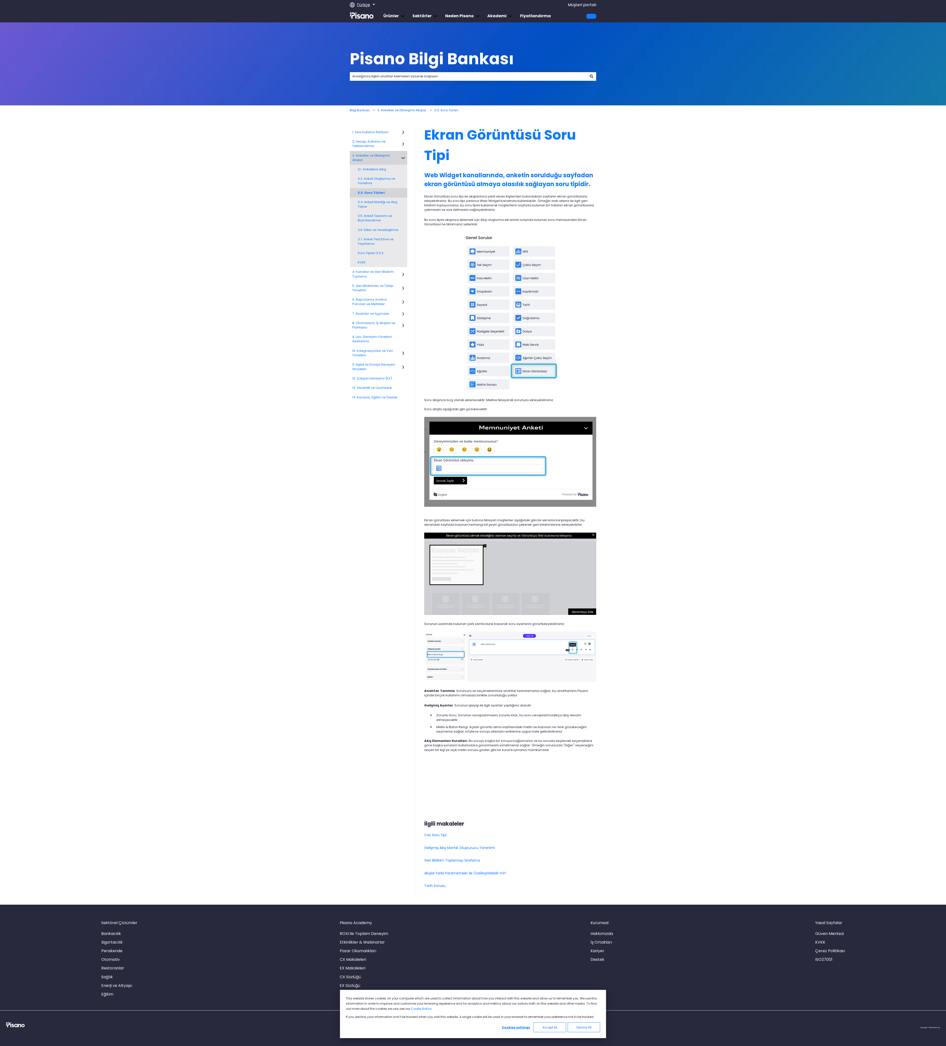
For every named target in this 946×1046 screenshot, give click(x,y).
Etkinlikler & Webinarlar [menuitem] (362, 942)
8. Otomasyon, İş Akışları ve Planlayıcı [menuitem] (373, 325)
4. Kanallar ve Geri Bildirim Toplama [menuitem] (373, 273)
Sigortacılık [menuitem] (112, 942)
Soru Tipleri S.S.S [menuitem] (371, 253)
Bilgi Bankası (360, 110)
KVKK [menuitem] (362, 262)
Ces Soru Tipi (435, 835)
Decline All (583, 1027)
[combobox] (468, 76)
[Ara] (591, 76)
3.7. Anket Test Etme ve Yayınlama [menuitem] (376, 241)
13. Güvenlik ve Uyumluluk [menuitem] (372, 387)
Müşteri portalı (582, 5)
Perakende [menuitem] (111, 951)
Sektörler (422, 16)
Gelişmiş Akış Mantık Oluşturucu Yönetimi (459, 847)
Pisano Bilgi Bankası (432, 59)
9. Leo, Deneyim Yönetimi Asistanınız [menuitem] (372, 338)
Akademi (497, 16)
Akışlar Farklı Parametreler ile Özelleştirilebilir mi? (465, 873)
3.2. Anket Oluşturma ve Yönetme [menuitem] (376, 180)
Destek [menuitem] (597, 959)
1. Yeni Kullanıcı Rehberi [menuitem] (370, 132)
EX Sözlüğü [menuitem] (350, 985)
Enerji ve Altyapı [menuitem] (116, 985)
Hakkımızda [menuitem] (602, 933)
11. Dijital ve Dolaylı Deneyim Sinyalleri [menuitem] (373, 366)
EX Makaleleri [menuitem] (352, 968)
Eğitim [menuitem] (107, 994)
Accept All (549, 1027)
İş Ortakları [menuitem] (601, 942)
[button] (403, 133)
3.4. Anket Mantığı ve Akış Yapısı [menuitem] (377, 204)
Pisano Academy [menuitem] (356, 923)
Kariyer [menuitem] (597, 951)
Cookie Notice (421, 1009)
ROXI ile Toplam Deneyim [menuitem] (364, 933)
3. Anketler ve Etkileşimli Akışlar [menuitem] (371, 157)
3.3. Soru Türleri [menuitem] (371, 192)
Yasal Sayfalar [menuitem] (828, 923)
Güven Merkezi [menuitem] (829, 933)
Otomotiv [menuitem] (110, 959)
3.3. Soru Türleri (446, 110)
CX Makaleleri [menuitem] (353, 959)
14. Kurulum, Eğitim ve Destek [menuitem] (375, 397)
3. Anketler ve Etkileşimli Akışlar (401, 110)
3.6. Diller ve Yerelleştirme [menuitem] (378, 230)
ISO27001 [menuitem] (823, 959)
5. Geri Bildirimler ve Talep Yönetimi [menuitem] (372, 288)
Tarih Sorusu (434, 885)
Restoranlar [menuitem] (112, 968)
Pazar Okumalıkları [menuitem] (358, 951)
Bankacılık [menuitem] (111, 933)
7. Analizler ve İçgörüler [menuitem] (370, 313)
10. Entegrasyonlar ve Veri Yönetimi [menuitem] (372, 353)
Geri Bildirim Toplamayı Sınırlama (452, 860)
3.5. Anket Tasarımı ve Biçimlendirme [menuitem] (375, 218)
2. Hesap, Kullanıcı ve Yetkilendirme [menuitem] (369, 143)
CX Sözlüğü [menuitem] (350, 977)
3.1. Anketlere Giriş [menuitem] (372, 169)
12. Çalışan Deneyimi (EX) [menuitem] (372, 378)
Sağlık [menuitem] (107, 977)
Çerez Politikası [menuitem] (830, 951)
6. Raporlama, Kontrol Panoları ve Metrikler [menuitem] (369, 301)
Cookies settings (516, 1027)
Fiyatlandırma (535, 16)
